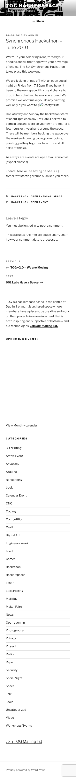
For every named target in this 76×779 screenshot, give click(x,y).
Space (58, 196)
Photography (15, 630)
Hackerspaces (15, 575)
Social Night (14, 678)
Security (12, 670)
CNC (9, 503)
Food (9, 551)
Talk (8, 694)
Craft (9, 527)
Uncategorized (16, 709)
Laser (10, 583)
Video (10, 717)
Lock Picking (14, 591)
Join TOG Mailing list (24, 741)
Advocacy (12, 464)
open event (40, 202)
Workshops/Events (19, 725)
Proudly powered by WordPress (25, 769)
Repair (10, 662)
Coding (11, 511)
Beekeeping (14, 480)
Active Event (14, 456)
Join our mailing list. (44, 326)
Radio (10, 654)
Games (11, 559)
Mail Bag (12, 598)
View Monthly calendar (21, 425)
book (9, 487)
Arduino (11, 472)
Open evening (41, 196)
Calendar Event (16, 495)
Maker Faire (14, 606)
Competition (14, 519)
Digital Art (13, 535)
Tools (9, 702)
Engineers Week (17, 543)
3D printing (13, 448)
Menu (40, 21)
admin (33, 35)
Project (11, 646)
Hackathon (20, 196)
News (10, 614)
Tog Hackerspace (33, 6)
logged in (29, 225)
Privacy (11, 638)
